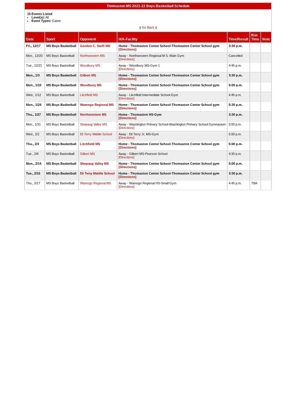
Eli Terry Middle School (96, 134)
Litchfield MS (89, 95)
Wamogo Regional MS (97, 104)
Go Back (148, 27)
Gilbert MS (88, 75)
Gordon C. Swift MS (95, 46)
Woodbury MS (90, 65)
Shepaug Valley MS (93, 124)
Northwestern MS (92, 55)
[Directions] (127, 49)
